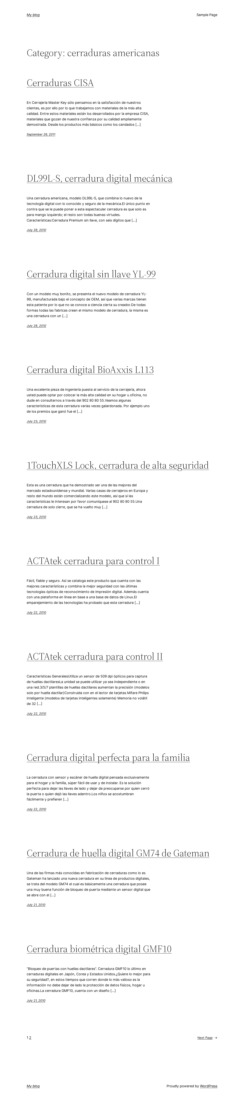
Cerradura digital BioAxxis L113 (90, 369)
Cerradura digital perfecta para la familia (108, 757)
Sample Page (207, 15)
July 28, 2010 (36, 230)
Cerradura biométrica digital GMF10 (99, 948)
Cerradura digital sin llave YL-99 (91, 274)
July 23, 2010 (36, 421)
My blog (33, 15)
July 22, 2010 (36, 612)
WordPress (208, 1086)
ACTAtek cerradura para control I (93, 560)
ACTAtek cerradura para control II (95, 656)
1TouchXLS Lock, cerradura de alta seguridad (118, 465)
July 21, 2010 (36, 905)
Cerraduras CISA (60, 82)
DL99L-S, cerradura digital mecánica (100, 178)
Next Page (207, 1038)
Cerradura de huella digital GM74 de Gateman (118, 853)
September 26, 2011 (41, 134)
